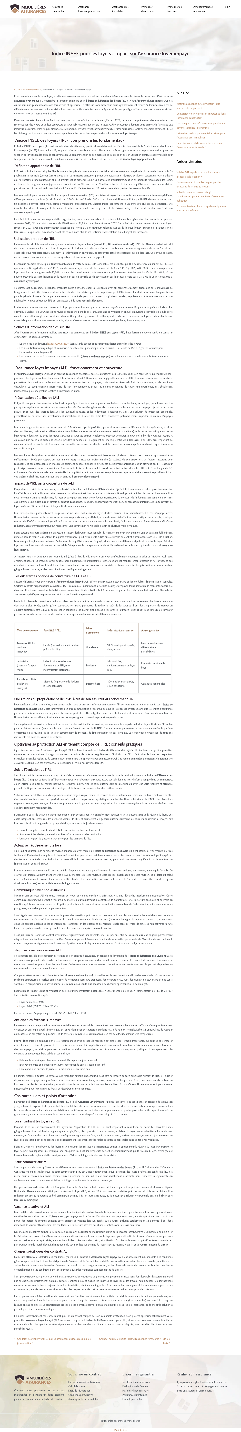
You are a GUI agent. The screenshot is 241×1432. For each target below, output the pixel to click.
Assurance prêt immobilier (120, 9)
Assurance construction (58, 9)
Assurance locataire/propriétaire (89, 9)
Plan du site (120, 1430)
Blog (227, 6)
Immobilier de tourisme (174, 9)
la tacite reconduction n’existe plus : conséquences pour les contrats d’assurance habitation (200, 196)
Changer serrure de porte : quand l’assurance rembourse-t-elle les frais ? (134, 1341)
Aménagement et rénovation (203, 9)
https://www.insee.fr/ (58, 343)
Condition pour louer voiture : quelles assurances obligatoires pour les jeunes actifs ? (54, 1341)
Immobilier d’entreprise (147, 9)
